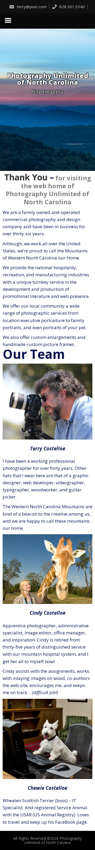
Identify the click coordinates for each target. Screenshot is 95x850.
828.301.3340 (71, 6)
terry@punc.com (31, 6)
